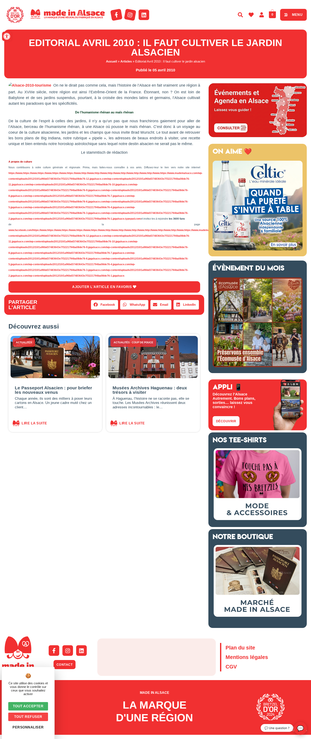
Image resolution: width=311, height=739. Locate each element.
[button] (6, 36)
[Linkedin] (144, 15)
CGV (231, 667)
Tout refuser (28, 717)
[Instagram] (130, 15)
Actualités (24, 342)
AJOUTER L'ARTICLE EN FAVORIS (102, 287)
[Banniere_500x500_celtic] (258, 249)
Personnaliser (28, 727)
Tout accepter (28, 706)
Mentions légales (247, 657)
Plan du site (240, 648)
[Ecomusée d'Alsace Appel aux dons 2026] (258, 366)
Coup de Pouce (142, 342)
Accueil (111, 61)
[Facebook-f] (116, 15)
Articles (126, 61)
